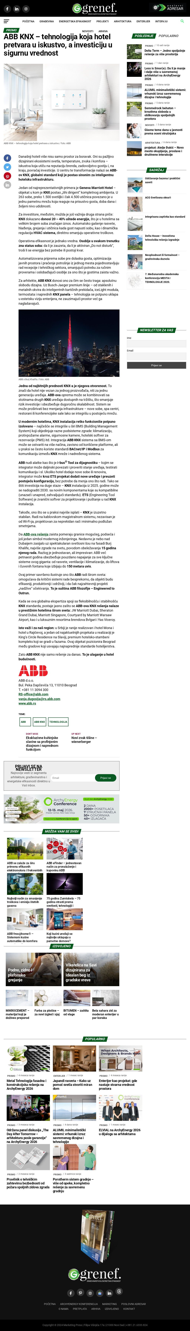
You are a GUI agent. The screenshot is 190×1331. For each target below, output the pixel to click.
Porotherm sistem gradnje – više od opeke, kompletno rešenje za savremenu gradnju (73, 1185)
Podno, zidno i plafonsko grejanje (20, 975)
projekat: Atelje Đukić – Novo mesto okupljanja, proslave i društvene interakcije (164, 151)
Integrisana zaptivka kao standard (165, 216)
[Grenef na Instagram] (90, 1293)
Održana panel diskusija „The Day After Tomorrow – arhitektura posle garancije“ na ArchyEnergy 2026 (28, 1136)
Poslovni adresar (133, 1304)
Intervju (161, 21)
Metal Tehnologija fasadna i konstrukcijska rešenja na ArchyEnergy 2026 (26, 1085)
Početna (28, 21)
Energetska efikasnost (75, 21)
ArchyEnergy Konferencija (79, 1304)
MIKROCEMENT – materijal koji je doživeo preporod (17, 1014)
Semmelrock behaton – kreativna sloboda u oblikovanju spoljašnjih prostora (160, 113)
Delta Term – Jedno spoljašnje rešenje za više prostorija (165, 52)
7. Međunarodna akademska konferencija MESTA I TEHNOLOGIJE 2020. (162, 278)
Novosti (87, 31)
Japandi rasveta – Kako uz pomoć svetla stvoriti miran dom (72, 1085)
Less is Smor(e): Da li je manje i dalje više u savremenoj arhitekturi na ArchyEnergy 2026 (165, 74)
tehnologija (58, 721)
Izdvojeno (112, 1309)
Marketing (109, 1304)
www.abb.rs (27, 703)
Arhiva (103, 31)
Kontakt (129, 1309)
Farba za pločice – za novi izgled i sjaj (47, 1012)
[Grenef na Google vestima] (100, 1293)
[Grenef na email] (7, 186)
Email (130, 350)
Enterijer (143, 21)
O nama (63, 1309)
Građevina (47, 21)
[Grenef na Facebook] (7, 158)
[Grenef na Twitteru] (7, 168)
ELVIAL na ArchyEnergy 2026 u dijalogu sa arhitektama (119, 1132)
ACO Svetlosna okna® (158, 197)
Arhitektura (122, 21)
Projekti (102, 21)
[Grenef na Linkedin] (109, 1293)
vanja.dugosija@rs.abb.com (39, 699)
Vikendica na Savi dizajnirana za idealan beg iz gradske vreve (81, 972)
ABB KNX (39, 721)
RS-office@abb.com (33, 694)
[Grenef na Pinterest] (7, 178)
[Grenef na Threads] (119, 1291)
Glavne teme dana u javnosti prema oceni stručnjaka (163, 131)
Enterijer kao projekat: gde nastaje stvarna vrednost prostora (118, 1085)
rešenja (35, 534)
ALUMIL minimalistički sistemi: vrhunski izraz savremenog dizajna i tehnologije (165, 93)
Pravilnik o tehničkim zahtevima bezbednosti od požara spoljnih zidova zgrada (28, 1183)
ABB (23, 721)
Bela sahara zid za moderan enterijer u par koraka (105, 1014)
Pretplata (80, 1309)
